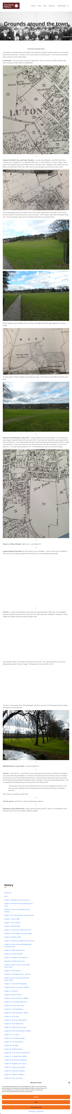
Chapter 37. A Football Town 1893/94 (15, 1056)
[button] (69, 1083)
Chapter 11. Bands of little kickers (14, 950)
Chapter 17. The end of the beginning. (15, 983)
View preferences (36, 1107)
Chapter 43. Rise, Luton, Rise (13, 1078)
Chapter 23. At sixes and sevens (14, 1005)
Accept (36, 1097)
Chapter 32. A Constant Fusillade (14, 1038)
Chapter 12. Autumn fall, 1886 (13, 954)
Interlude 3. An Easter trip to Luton (14, 961)
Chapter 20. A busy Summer (13, 994)
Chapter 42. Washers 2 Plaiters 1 (14, 1074)
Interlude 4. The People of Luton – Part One (17, 974)
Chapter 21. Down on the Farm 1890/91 (16, 998)
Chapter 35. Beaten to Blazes (13, 1049)
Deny (36, 1102)
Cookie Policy (32, 1111)
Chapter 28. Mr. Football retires (13, 1023)
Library (38, 28)
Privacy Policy (40, 1111)
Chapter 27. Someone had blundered (15, 1020)
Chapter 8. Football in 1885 (12, 937)
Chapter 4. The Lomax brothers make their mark (19, 915)
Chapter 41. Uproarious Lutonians (14, 1071)
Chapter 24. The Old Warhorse (13, 1009)
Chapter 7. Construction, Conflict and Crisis (17, 930)
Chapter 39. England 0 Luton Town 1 (15, 1063)
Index (6, 896)
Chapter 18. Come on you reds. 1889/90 (16, 987)
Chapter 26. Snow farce (11, 1016)
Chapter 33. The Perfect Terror (13, 1042)
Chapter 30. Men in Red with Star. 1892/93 (17, 1031)
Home (32, 28)
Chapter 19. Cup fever (11, 991)
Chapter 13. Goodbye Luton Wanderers (16, 957)
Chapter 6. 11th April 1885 (12, 926)
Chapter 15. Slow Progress (12, 970)
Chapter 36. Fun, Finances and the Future (17, 1052)
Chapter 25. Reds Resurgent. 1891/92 (16, 1013)
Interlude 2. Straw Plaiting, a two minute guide (18, 933)
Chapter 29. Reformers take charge (15, 1027)
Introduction (7, 893)
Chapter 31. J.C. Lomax (11, 1034)
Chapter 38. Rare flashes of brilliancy (15, 1060)
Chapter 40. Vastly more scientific (14, 1067)
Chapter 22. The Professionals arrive (15, 1002)
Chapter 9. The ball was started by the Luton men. (19, 941)
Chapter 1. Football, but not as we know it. (17, 900)
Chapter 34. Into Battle (11, 1045)
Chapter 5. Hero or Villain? (12, 922)
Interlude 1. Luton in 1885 (12, 919)
